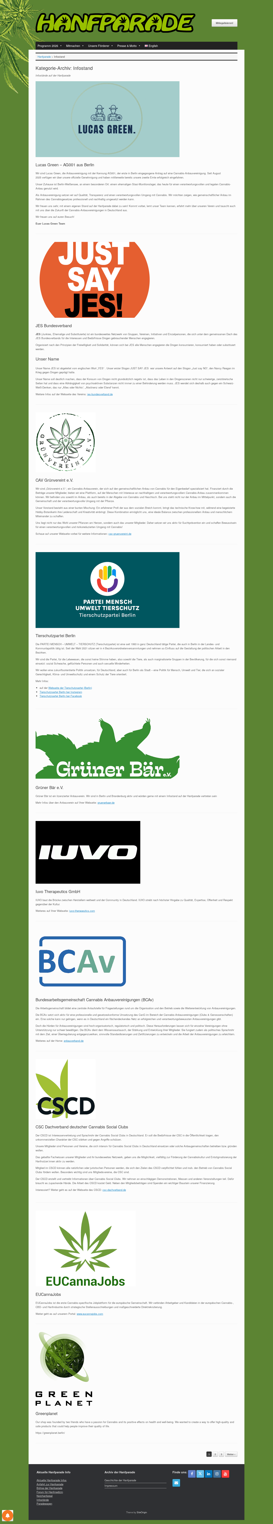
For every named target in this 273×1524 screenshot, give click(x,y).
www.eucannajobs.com (90, 1314)
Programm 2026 (48, 46)
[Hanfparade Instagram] (217, 1474)
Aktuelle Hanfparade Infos (52, 1480)
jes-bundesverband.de (100, 394)
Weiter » (231, 1454)
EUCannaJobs (48, 1294)
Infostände (43, 1500)
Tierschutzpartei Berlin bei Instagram (61, 692)
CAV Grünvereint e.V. (54, 480)
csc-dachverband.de (114, 1190)
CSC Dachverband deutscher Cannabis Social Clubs (82, 1127)
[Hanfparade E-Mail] (176, 1483)
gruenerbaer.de (106, 802)
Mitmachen (73, 46)
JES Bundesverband (54, 325)
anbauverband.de (74, 1041)
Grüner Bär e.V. (50, 787)
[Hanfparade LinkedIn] (208, 1474)
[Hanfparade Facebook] (192, 1474)
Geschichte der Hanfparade (120, 1480)
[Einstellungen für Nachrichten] (7, 1515)
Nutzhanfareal (45, 1496)
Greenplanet (47, 1413)
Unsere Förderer (98, 46)
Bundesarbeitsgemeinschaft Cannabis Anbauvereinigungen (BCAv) (95, 999)
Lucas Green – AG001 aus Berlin (65, 164)
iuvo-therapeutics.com (82, 911)
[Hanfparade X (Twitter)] (200, 1474)
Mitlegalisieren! (224, 23)
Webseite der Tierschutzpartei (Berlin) (70, 688)
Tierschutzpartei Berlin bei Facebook (61, 696)
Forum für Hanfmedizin (50, 1492)
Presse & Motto (127, 46)
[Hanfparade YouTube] (225, 1474)
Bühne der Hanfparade (49, 1488)
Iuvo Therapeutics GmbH (58, 891)
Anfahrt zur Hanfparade (50, 1484)
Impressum (111, 1485)
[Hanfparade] (115, 23)
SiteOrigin (142, 1512)
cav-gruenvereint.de (120, 534)
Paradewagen (44, 1503)
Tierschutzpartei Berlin (55, 635)
